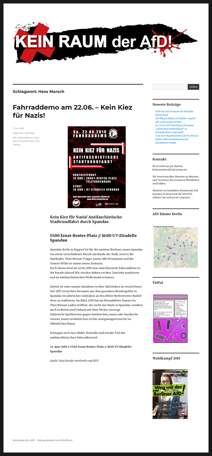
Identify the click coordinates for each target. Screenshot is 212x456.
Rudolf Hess (28, 141)
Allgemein (18, 133)
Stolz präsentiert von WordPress (54, 440)
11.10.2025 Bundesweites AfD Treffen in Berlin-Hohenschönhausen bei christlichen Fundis (176, 139)
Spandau (29, 133)
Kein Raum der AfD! (23, 440)
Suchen (193, 86)
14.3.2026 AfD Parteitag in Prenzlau (174, 125)
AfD (15, 137)
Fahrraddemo (25, 137)
